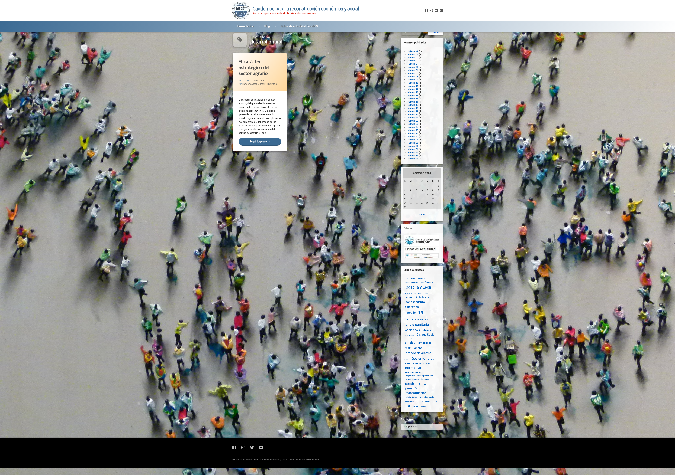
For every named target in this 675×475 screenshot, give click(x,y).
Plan (424, 384)
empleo (410, 343)
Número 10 (413, 83)
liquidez (408, 363)
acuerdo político (411, 282)
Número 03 (272, 84)
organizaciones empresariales (419, 376)
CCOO (408, 292)
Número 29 (413, 143)
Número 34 (413, 159)
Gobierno (418, 359)
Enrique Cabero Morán (253, 84)
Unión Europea (419, 406)
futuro (406, 359)
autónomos (427, 282)
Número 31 (413, 149)
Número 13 (413, 92)
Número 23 (413, 124)
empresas (425, 343)
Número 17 (413, 105)
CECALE (418, 293)
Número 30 (413, 146)
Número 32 (413, 152)
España (417, 348)
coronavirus (412, 306)
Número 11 (413, 86)
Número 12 (413, 89)
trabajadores (428, 401)
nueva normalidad (413, 372)
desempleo (409, 335)
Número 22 (413, 121)
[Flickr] (441, 10)
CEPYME (408, 297)
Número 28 (413, 140)
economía (409, 339)
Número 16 (413, 102)
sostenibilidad (411, 402)
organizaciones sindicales (417, 379)
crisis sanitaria (417, 325)
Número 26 (413, 133)
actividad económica (415, 278)
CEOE (426, 293)
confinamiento (415, 302)
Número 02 (413, 57)
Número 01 (413, 54)
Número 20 (413, 114)
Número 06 (413, 70)
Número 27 (413, 136)
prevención (411, 388)
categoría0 (413, 51)
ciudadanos (422, 297)
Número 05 (413, 67)
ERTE (407, 348)
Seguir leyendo (265, 141)
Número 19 (413, 111)
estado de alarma (418, 353)
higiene (430, 359)
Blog (267, 26)
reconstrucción (416, 393)
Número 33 (413, 155)
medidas (417, 363)
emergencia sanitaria (423, 339)
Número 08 (413, 76)
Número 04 (413, 64)
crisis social (413, 330)
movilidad (427, 363)
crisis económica (417, 319)
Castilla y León (418, 287)
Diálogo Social (426, 334)
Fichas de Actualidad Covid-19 (299, 26)
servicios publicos (428, 397)
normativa (413, 368)
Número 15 (413, 98)
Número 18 (413, 108)
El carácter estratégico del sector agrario (254, 67)
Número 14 (413, 95)
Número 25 (413, 130)
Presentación (245, 26)
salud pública (411, 397)
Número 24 (413, 127)
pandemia (412, 384)
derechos (428, 330)
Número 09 (413, 79)
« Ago (422, 215)
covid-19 (414, 313)
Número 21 (413, 117)
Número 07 (413, 73)
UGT (408, 406)
